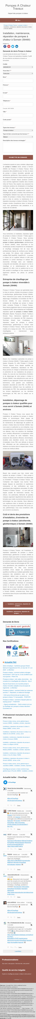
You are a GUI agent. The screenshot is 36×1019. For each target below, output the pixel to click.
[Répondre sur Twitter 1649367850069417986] (8, 897)
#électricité (10, 890)
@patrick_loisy (20, 810)
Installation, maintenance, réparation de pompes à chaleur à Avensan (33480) (16, 738)
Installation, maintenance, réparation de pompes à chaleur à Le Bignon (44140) (16, 743)
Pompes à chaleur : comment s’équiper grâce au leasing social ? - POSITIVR (17, 701)
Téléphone (6, 101)
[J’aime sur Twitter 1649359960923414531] (15, 917)
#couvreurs (10, 841)
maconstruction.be (14, 875)
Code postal (7, 120)
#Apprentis (27, 842)
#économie (10, 940)
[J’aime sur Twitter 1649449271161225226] (15, 805)
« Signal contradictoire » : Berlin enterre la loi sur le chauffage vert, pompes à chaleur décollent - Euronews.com (17, 706)
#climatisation (11, 864)
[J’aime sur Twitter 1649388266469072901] (15, 869)
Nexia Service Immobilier (15, 788)
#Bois (9, 798)
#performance (23, 938)
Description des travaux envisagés (14, 140)
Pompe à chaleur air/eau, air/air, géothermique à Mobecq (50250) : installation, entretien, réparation (16, 748)
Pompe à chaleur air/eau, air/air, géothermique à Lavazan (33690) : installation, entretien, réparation (16, 722)
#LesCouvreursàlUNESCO (15, 844)
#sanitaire (24, 889)
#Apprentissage (19, 842)
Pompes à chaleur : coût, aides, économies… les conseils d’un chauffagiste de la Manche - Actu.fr (17, 680)
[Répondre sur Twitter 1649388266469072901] (8, 869)
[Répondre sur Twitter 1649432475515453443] (8, 829)
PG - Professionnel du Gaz (16, 923)
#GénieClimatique (27, 841)
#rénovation (25, 887)
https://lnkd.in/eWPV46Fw (15, 846)
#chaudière (10, 938)
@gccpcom (15, 834)
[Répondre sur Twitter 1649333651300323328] (8, 947)
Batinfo (10, 854)
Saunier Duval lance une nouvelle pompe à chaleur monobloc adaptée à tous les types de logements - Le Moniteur (16, 686)
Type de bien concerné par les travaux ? (16, 134)
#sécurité (10, 821)
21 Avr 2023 (10, 790)
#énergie (16, 862)
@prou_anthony (21, 902)
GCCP (9, 834)
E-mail (5, 93)
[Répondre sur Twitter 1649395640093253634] (8, 849)
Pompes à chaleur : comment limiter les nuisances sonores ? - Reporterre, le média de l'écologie (18, 691)
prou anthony (12, 902)
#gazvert (20, 942)
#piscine (17, 817)
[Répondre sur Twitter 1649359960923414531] (8, 917)
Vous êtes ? (7, 71)
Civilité (5, 64)
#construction (26, 860)
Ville (4, 112)
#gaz (8, 942)
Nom (5, 77)
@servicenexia (27, 788)
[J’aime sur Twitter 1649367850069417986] (15, 897)
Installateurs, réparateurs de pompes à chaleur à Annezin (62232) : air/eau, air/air (16, 759)
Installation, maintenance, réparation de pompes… (18, 604)
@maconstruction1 (25, 874)
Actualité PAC (10, 662)
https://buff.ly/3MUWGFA (14, 860)
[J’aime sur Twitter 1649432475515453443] (15, 829)
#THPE (16, 938)
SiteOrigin (17, 979)
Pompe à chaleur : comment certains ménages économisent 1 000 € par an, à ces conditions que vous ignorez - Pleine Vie (17, 674)
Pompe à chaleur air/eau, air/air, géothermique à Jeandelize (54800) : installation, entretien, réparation (17, 764)
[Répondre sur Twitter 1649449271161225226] (8, 805)
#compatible (14, 942)
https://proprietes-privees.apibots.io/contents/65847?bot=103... (17, 824)
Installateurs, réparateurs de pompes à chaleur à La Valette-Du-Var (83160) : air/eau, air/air (17, 733)
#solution (29, 940)
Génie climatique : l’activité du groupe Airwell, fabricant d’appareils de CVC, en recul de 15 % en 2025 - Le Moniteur (17, 668)
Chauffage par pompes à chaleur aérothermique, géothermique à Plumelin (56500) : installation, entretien (18, 770)
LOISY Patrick (12, 811)
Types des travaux (9, 127)
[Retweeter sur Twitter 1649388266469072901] (11, 869)
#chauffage (10, 823)
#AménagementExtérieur (14, 800)
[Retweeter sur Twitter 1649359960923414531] (11, 917)
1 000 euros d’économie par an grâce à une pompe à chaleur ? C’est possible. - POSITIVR (16, 696)
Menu (19, 20)
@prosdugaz (28, 922)
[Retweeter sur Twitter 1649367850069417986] (11, 897)
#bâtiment (10, 862)
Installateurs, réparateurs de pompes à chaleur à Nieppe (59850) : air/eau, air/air (16, 727)
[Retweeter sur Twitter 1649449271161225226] (11, 805)
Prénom (6, 85)
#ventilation (17, 889)
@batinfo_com (16, 854)
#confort (17, 821)
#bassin (9, 815)
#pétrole (18, 864)
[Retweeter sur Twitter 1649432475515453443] (11, 829)
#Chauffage (14, 798)
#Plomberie (17, 841)
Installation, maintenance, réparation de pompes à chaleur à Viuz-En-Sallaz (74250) (16, 754)
